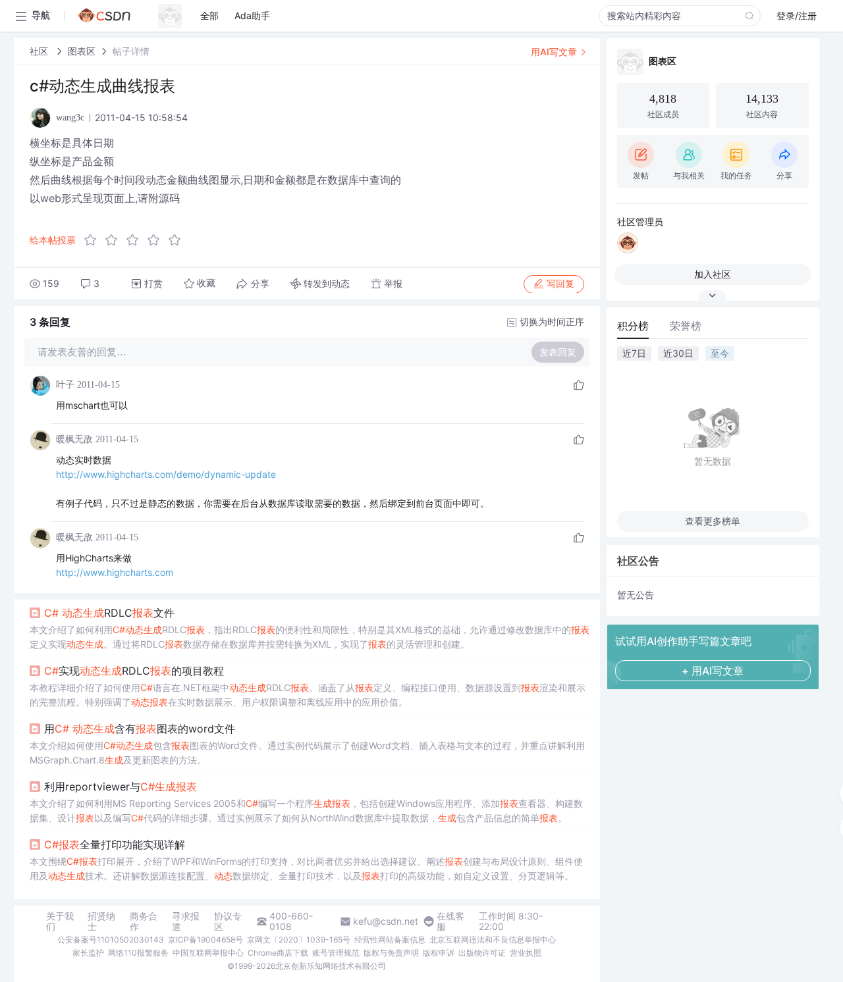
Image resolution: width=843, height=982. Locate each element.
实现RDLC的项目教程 (134, 670)
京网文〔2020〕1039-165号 (298, 939)
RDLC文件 (109, 612)
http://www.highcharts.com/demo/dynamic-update (166, 474)
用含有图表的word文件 (139, 728)
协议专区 (228, 921)
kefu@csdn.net (385, 921)
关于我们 (60, 921)
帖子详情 (131, 51)
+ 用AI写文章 (713, 670)
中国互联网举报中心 (208, 953)
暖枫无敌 (74, 439)
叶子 (65, 385)
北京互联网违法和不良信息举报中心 (492, 939)
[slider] (136, 240)
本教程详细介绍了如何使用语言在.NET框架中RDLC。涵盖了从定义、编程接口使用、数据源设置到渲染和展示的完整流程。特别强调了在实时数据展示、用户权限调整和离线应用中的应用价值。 (307, 695)
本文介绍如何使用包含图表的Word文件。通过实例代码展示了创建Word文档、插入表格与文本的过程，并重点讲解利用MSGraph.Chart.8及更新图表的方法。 (307, 752)
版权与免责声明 (391, 953)
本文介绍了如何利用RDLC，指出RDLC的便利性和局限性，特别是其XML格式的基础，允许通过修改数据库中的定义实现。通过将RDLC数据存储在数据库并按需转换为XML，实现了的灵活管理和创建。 (309, 637)
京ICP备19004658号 (205, 939)
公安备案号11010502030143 (110, 939)
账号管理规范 (336, 953)
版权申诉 (438, 953)
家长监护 (88, 953)
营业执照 (525, 953)
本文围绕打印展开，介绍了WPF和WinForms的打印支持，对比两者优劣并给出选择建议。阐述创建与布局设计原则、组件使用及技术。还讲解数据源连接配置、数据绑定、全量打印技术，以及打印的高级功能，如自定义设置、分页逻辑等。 (306, 868)
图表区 (81, 51)
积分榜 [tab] (633, 325)
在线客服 (450, 921)
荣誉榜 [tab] (685, 325)
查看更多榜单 (712, 521)
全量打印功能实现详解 (114, 844)
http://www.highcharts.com (114, 572)
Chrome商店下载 (278, 953)
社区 (40, 51)
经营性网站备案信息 (389, 939)
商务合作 (143, 921)
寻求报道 (186, 921)
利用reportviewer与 (120, 786)
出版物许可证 (482, 953)
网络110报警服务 (138, 953)
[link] (40, 51)
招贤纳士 (101, 921)
